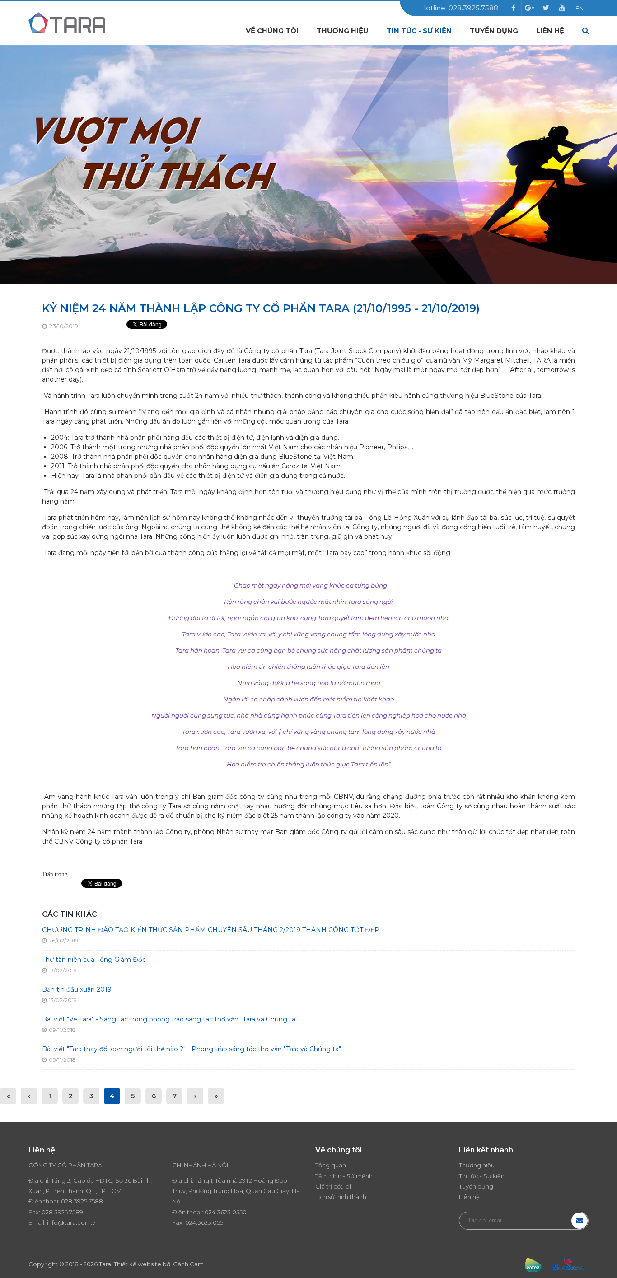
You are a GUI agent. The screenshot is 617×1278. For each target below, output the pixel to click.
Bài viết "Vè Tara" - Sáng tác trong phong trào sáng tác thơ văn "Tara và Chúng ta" (170, 1019)
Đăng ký (579, 1221)
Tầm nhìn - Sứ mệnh (344, 1176)
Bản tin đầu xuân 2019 (77, 989)
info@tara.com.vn (73, 1222)
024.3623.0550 (226, 1212)
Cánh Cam (188, 1264)
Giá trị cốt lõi (333, 1186)
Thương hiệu (343, 30)
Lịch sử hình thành (340, 1196)
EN (579, 8)
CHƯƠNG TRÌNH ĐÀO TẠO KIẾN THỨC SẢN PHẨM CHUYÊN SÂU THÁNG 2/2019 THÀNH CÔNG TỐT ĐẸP (210, 930)
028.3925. (75, 1201)
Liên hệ (550, 30)
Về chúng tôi (272, 30)
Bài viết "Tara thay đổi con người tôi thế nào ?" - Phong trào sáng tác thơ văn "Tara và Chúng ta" (191, 1049)
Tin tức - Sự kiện (419, 30)
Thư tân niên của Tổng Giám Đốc (94, 960)
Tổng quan (330, 1165)
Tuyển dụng (494, 30)
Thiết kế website (137, 1264)
